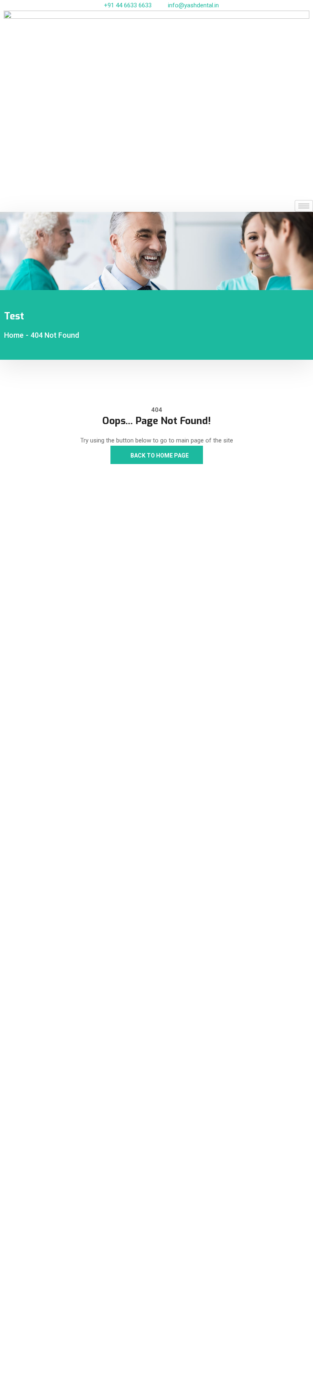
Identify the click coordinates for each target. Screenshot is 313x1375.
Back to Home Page (159, 455)
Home (14, 335)
